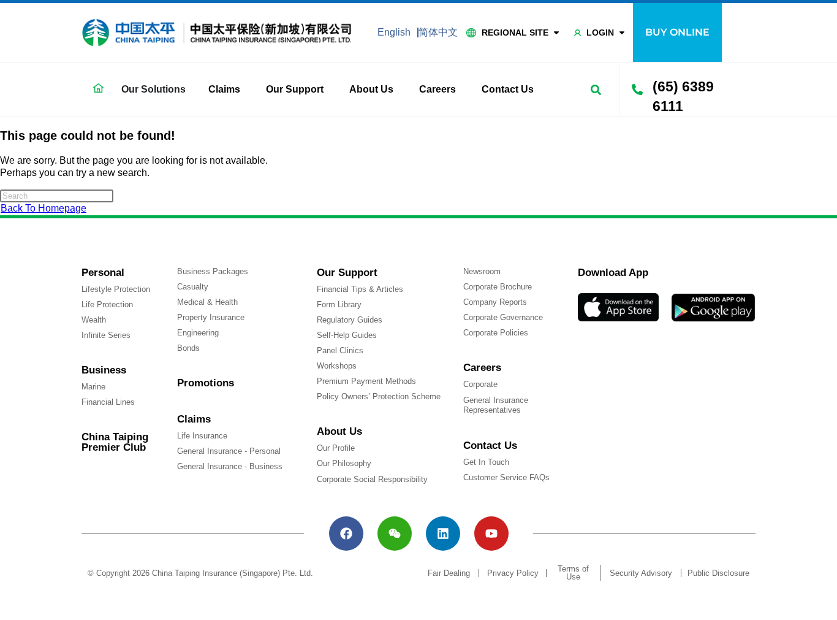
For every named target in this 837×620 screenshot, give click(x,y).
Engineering (198, 332)
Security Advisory (641, 573)
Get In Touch (486, 462)
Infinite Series (106, 335)
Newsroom (482, 271)
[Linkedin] (443, 533)
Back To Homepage (43, 208)
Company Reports (495, 302)
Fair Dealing (449, 573)
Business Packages (212, 271)
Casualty (192, 286)
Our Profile (336, 448)
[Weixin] (394, 533)
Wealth (93, 319)
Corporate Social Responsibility (372, 479)
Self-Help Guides (347, 335)
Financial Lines (108, 402)
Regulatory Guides (349, 319)
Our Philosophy (344, 463)
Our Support (295, 89)
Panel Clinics (340, 350)
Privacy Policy (513, 573)
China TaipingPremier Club (114, 442)
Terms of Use (573, 572)
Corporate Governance (503, 317)
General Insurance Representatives (495, 405)
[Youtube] (491, 533)
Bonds (188, 348)
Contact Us (508, 89)
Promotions (205, 383)
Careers (437, 89)
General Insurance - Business (229, 466)
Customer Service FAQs (506, 477)
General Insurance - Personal (229, 451)
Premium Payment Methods (366, 381)
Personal (102, 272)
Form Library (339, 304)
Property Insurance (210, 317)
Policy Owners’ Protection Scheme (379, 396)
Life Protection (107, 304)
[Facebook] (346, 533)
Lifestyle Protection (115, 289)
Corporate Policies (495, 332)
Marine (93, 386)
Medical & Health (207, 302)
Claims (224, 89)
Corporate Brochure (497, 286)
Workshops (337, 365)
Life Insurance (202, 435)
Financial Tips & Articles (360, 289)
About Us (371, 89)
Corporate (480, 384)
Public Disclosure (718, 573)
